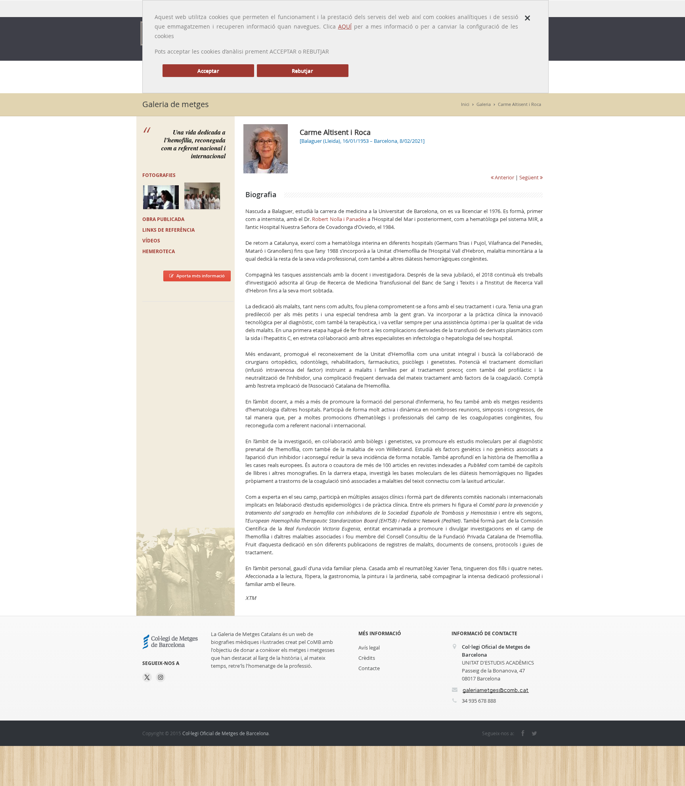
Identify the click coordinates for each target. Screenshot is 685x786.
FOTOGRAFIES (159, 175)
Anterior (504, 177)
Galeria (483, 104)
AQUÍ (345, 26)
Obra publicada (163, 219)
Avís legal (369, 647)
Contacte (369, 668)
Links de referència (168, 230)
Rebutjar (302, 70)
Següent (529, 177)
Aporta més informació (200, 276)
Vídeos (151, 240)
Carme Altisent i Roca (519, 104)
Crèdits (366, 657)
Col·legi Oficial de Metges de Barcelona (225, 733)
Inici (465, 104)
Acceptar (208, 70)
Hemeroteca (158, 251)
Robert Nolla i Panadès (339, 219)
